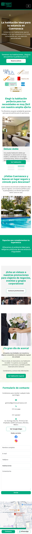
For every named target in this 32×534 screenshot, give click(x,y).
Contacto (8, 531)
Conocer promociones (16, 291)
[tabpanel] (16, 140)
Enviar (16, 492)
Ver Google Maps (16, 429)
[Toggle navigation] (28, 5)
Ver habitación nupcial (16, 376)
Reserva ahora (16, 61)
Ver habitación (16, 162)
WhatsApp (25, 531)
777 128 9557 (16, 415)
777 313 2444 (16, 409)
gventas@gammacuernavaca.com (16, 403)
